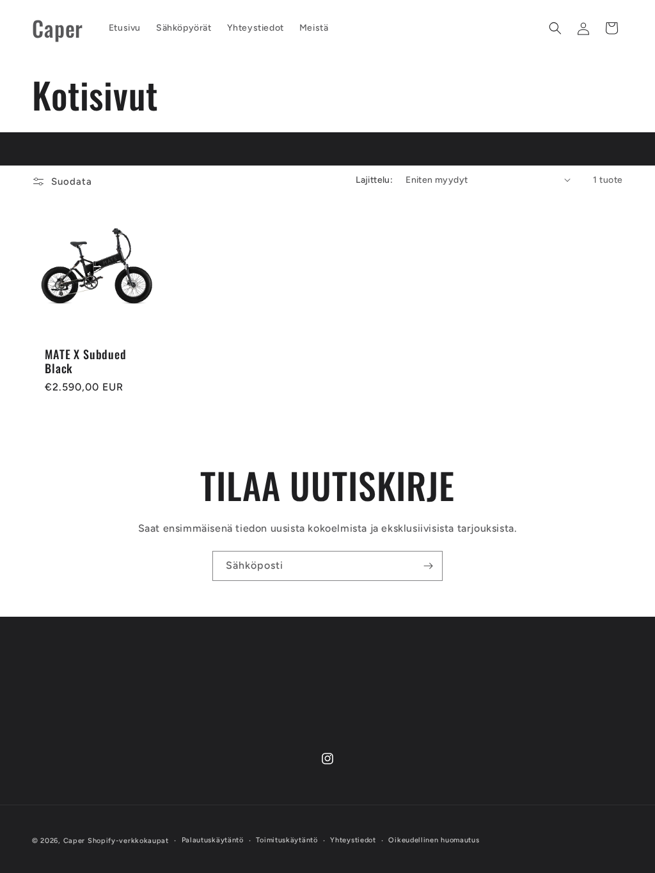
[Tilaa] (428, 566)
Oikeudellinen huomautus (433, 840)
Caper (74, 841)
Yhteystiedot (352, 840)
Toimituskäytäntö (286, 840)
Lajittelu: (374, 179)
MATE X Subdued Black (86, 361)
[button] (555, 28)
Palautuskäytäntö (213, 840)
